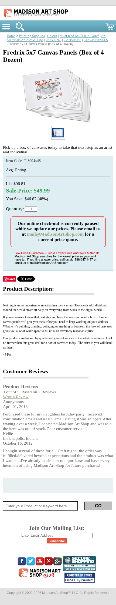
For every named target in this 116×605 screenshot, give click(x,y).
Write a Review (16, 396)
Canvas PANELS (96, 40)
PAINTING (53, 40)
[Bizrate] (88, 580)
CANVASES (72, 40)
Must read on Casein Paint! (79, 36)
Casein (52, 36)
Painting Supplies (32, 36)
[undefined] (58, 122)
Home (11, 36)
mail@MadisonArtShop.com (55, 234)
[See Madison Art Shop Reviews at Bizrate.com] (79, 578)
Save (11, 279)
